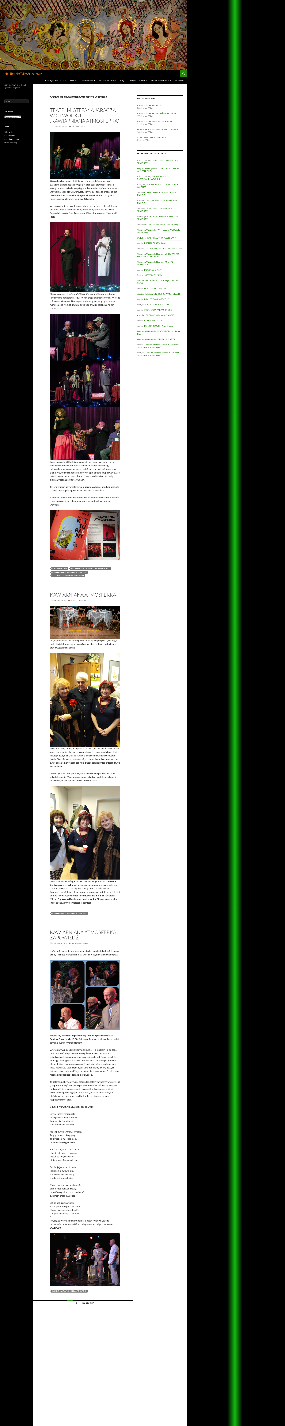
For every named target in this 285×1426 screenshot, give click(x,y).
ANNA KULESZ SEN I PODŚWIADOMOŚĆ (157, 113)
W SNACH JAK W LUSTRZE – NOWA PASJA (158, 129)
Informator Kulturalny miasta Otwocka (90, 569)
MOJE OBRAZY (87, 81)
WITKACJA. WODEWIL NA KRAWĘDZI (163, 224)
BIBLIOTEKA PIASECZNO (156, 299)
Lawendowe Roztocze (147, 280)
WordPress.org (10, 143)
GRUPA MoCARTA (153, 320)
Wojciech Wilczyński (146, 168)
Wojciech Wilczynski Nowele (150, 254)
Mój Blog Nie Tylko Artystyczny (23, 73)
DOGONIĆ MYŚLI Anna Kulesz (158, 326)
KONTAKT (74, 81)
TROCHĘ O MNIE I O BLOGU (55, 81)
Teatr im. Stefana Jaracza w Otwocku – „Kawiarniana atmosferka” (84, 115)
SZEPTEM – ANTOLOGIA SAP (151, 137)
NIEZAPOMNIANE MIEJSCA (161, 81)
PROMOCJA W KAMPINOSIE (158, 310)
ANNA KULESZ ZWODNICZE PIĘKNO (155, 121)
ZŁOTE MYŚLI (180, 81)
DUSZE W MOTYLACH (155, 288)
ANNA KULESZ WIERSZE (149, 105)
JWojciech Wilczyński (147, 294)
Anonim (140, 315)
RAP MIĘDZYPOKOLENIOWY (161, 238)
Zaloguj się (8, 132)
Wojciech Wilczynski (146, 230)
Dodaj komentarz (79, 600)
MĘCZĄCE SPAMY (153, 270)
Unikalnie (141, 238)
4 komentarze (78, 126)
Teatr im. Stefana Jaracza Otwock (68, 576)
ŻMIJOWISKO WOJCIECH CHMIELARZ (163, 248)
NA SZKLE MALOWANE (107, 81)
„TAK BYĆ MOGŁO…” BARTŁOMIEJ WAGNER (154, 177)
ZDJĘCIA (123, 81)
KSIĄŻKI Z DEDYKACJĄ (138, 81)
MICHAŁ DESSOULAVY (155, 243)
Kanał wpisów (9, 136)
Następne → (89, 1303)
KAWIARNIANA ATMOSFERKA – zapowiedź (84, 934)
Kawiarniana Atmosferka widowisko (69, 572)
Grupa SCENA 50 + (59, 569)
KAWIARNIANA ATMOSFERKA (83, 595)
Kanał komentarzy (11, 139)
